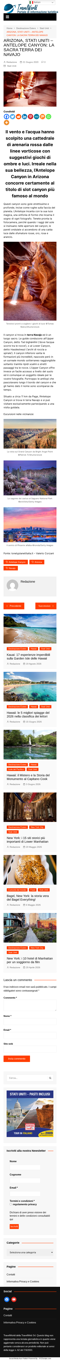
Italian (36, 2)
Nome (7, 1016)
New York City (37, 827)
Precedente (15, 606)
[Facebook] (6, 116)
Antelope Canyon (17, 562)
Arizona (38, 562)
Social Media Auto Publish (18, 1358)
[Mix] (42, 116)
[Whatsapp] (48, 116)
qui (11, 1219)
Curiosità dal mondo (17, 890)
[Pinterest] (30, 116)
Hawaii (34, 649)
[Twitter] (12, 116)
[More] (6, 122)
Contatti (11, 1274)
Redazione (11, 62)
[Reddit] (18, 116)
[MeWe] (36, 116)
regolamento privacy (24, 1204)
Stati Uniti (11, 66)
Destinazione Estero (17, 649)
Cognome (15, 1174)
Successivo (44, 606)
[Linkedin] (24, 116)
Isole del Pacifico (16, 769)
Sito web (8, 1043)
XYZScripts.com (45, 1358)
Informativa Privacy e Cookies (23, 1281)
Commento (10, 997)
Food (32, 890)
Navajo (12, 568)
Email (7, 1030)
